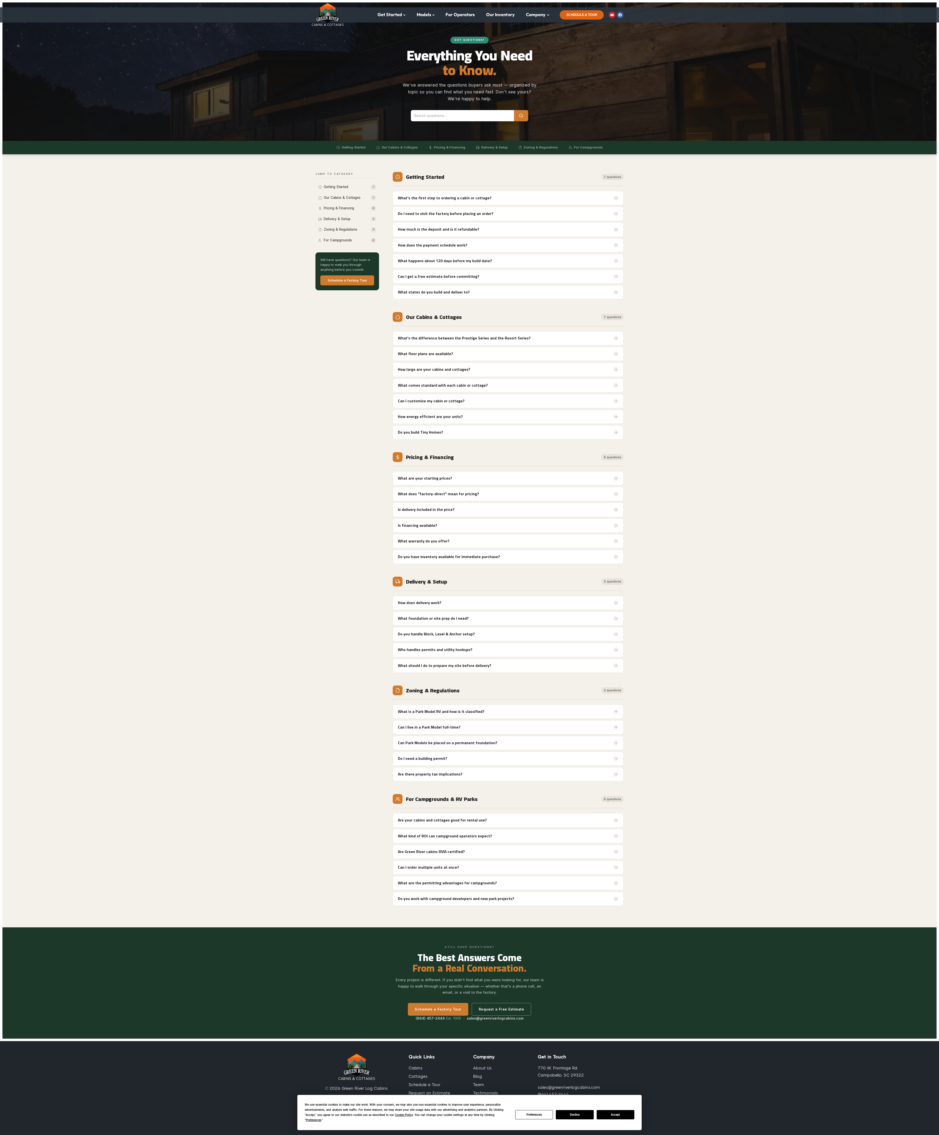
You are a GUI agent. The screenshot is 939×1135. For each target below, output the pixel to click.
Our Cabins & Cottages (399, 147)
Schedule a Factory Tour (347, 280)
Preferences (534, 1114)
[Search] (521, 115)
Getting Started (354, 147)
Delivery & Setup (494, 147)
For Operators (460, 14)
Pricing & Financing (449, 147)
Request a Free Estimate (501, 1009)
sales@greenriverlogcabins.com (495, 1018)
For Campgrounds (588, 147)
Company (536, 14)
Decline (575, 1114)
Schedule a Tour (581, 14)
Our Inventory (500, 14)
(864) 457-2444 (430, 1018)
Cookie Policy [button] (404, 1115)
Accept (615, 1114)
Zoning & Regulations (541, 147)
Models (424, 14)
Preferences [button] (313, 1120)
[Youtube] (612, 14)
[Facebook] (620, 14)
